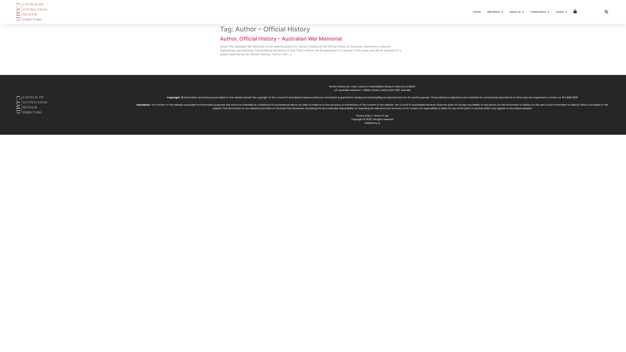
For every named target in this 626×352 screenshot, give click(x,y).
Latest (560, 12)
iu (379, 123)
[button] (606, 12)
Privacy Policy (364, 115)
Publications (538, 12)
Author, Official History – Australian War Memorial (281, 39)
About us (515, 12)
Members (493, 12)
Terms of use (381, 115)
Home (477, 12)
